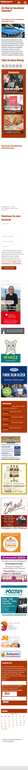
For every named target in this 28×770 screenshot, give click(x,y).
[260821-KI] (13, 115)
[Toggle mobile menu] (19, 2)
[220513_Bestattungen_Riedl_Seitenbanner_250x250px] (14, 556)
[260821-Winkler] (13, 95)
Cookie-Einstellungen (8, 741)
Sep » (6, 729)
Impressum (18, 739)
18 (16, 723)
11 (16, 720)
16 (9, 723)
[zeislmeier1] (10, 652)
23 (9, 725)
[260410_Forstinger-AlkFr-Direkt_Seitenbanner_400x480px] (14, 464)
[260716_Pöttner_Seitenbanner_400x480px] (14, 586)
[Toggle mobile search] (25, 2)
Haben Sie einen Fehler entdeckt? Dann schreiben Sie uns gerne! (11, 147)
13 (24, 720)
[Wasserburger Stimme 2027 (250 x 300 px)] (10, 437)
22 (5, 725)
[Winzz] (10, 338)
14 (1, 723)
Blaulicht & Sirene (14, 208)
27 (24, 725)
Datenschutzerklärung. (7, 260)
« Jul (2, 729)
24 (13, 725)
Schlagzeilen (4, 209)
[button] (3, 66)
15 (5, 723)
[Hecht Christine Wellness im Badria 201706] (10, 636)
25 (16, 725)
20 (24, 723)
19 (20, 723)
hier (8, 678)
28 (1, 727)
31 (13, 727)
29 (5, 727)
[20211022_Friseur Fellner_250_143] (10, 621)
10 (13, 720)
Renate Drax (6, 206)
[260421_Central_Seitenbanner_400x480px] (14, 499)
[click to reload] (9, 694)
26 (20, 725)
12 (20, 720)
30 (9, 727)
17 (13, 723)
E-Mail (4, 680)
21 (1, 725)
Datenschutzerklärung (17, 686)
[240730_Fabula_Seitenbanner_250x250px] (10, 533)
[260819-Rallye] (13, 75)
